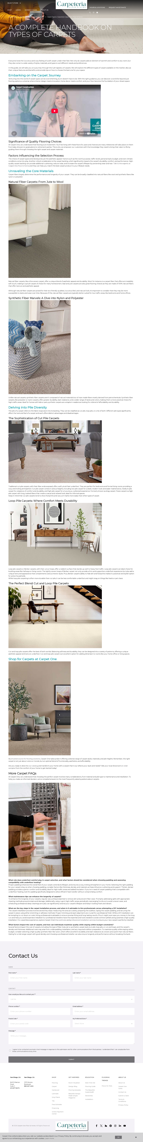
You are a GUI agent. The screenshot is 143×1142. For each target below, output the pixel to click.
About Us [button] (44, 10)
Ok (118, 1137)
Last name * (77, 973)
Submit (71, 1059)
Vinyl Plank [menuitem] (56, 1097)
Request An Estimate (117, 7)
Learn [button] (18, 10)
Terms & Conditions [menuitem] (122, 1100)
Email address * (78, 1006)
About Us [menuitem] (121, 1083)
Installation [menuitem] (89, 1099)
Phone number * (14, 1006)
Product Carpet (38, 17)
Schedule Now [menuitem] (31, 10)
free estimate (61, 920)
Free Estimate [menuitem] (57, 1104)
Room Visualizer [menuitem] (74, 1083)
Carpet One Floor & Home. (26, 1126)
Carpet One (12, 17)
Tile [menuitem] (53, 1101)
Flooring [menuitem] (55, 1083)
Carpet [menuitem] (54, 1086)
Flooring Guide (25, 17)
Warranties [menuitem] (89, 1096)
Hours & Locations (97, 7)
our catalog (33, 766)
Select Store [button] (12, 3)
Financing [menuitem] (55, 1108)
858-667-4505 (28, 1086)
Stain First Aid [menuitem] (90, 1083)
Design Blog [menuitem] (72, 1086)
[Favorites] (93, 12)
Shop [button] (9, 10)
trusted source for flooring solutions (26, 759)
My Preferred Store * (80, 1018)
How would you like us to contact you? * (22, 994)
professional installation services (83, 920)
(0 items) (97, 12)
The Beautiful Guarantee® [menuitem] (90, 1091)
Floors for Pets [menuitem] (107, 1086)
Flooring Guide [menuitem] (90, 1086)
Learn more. (49, 1138)
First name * (12, 973)
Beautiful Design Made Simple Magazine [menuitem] (74, 1096)
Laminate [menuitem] (55, 1094)
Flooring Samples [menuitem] (74, 1090)
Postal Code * (13, 1018)
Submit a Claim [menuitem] (123, 1096)
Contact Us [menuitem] (122, 1092)
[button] (90, 12)
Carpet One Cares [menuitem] (122, 1087)
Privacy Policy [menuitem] (123, 1105)
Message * (11, 1031)
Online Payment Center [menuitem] (57, 1113)
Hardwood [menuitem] (55, 1090)
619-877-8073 (15, 1088)
